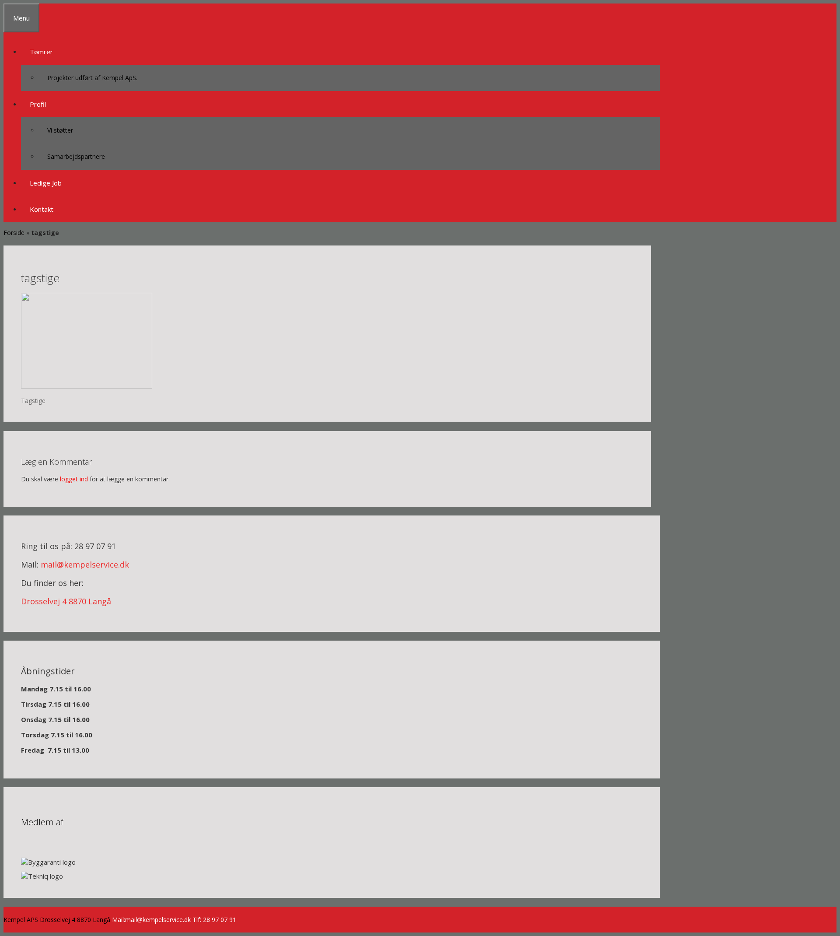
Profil (38, 104)
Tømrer (41, 51)
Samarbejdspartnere (76, 156)
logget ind (74, 479)
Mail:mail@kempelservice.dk (151, 919)
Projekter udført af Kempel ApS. (92, 78)
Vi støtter (60, 130)
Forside (14, 232)
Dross (32, 601)
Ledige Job (46, 183)
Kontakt (41, 209)
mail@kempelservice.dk (85, 564)
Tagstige (33, 400)
